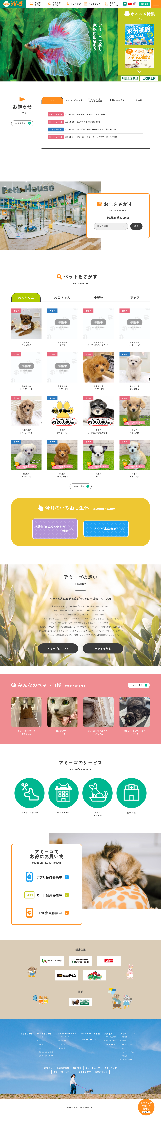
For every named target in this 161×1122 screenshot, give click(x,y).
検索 (136, 226)
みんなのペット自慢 (90, 1033)
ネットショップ (93, 1067)
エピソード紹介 (127, 1060)
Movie (123, 1048)
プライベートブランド (129, 1052)
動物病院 (62, 1048)
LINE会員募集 (110, 1044)
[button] (139, 19)
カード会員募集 (111, 1041)
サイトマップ (110, 1067)
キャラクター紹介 (127, 1044)
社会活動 (124, 1056)
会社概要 (124, 1037)
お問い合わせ (101, 1071)
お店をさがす (26, 1033)
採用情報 (77, 1067)
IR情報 (124, 1041)
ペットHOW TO (88, 1039)
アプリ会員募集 (111, 1037)
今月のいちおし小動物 (46, 1052)
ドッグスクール (64, 1044)
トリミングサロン (65, 1037)
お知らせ (48, 1067)
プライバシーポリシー (63, 1071)
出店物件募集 (63, 1067)
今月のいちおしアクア (46, 1056)
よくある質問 (84, 1071)
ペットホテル (63, 1041)
